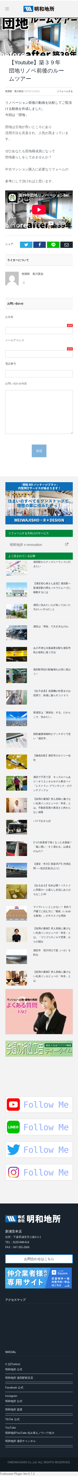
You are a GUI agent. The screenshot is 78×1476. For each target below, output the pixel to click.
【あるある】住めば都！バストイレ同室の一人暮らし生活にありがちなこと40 (52, 890)
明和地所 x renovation (26, 545)
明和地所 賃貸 (13, 1409)
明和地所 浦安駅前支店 (19, 1377)
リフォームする (65, 91)
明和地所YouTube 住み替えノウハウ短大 (29, 1432)
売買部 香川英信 (14, 91)
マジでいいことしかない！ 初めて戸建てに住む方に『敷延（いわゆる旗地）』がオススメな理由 (52, 911)
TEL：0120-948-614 (17, 1242)
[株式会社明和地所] (39, 8)
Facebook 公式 (14, 1387)
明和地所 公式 (13, 1369)
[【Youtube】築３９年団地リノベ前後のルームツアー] (39, 37)
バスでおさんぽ (42, 820)
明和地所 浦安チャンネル (20, 1441)
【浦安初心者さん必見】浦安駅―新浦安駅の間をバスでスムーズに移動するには (52, 588)
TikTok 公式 (12, 1419)
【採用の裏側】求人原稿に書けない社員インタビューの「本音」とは (52, 976)
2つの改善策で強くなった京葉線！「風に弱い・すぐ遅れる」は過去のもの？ (52, 847)
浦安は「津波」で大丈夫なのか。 (52, 626)
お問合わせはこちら (39, 1259)
